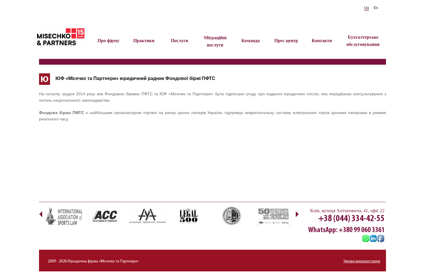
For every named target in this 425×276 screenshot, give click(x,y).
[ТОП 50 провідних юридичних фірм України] (273, 215)
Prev (40, 214)
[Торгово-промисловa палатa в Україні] (105, 215)
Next (297, 214)
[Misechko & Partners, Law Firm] (373, 239)
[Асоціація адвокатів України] (147, 215)
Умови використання (361, 261)
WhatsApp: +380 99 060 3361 (346, 230)
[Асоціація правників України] (231, 215)
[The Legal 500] (189, 215)
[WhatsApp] (365, 239)
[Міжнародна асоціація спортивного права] (63, 215)
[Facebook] (381, 239)
